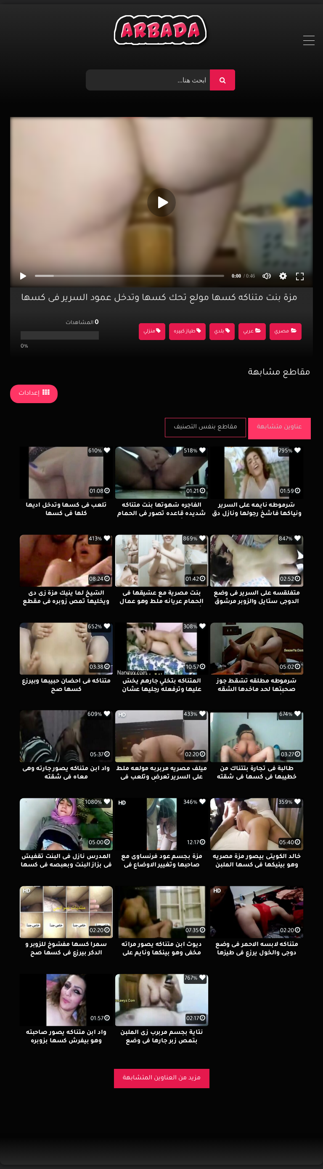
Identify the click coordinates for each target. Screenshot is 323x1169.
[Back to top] (296, 1144)
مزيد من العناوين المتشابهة (162, 1078)
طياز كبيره (185, 332)
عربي (248, 332)
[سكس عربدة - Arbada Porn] (161, 32)
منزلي (149, 332)
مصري (281, 332)
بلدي (219, 332)
